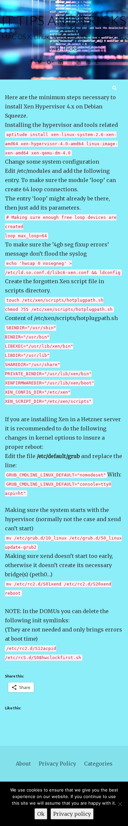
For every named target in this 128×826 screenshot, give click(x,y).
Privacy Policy (57, 763)
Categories (98, 763)
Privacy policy (72, 814)
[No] (120, 804)
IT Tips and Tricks (64, 20)
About (23, 763)
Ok (41, 814)
